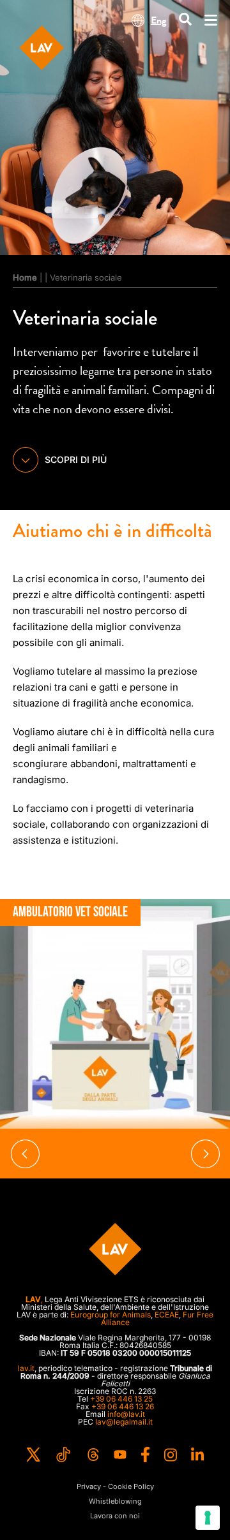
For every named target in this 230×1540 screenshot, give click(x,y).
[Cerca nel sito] (185, 20)
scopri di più (76, 459)
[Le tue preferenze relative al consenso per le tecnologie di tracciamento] (207, 1518)
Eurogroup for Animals (110, 1314)
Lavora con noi (115, 1516)
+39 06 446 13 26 (122, 1406)
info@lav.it (126, 1414)
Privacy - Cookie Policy (115, 1486)
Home (25, 277)
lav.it (26, 1368)
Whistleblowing (115, 1501)
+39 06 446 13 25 (121, 1399)
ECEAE (167, 1314)
